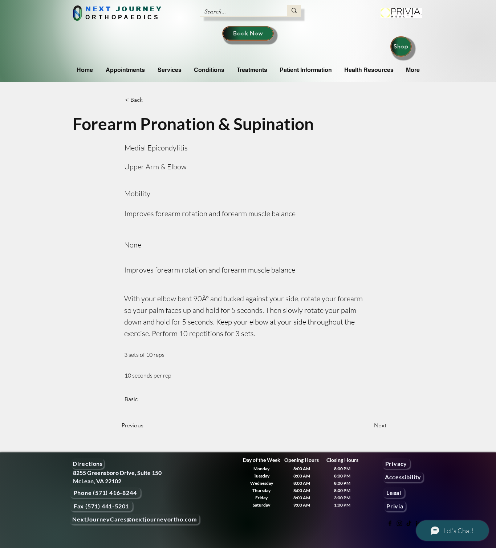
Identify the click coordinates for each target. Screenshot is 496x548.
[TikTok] (408, 523)
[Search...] (294, 10)
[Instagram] (399, 523)
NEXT (98, 9)
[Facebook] (390, 523)
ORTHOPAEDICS (122, 17)
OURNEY (142, 9)
